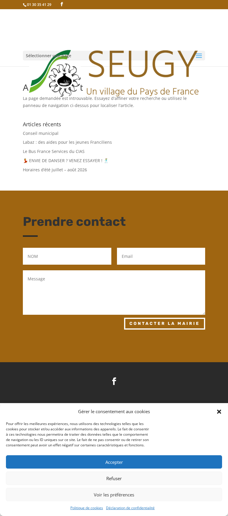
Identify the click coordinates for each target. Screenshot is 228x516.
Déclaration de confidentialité (130, 507)
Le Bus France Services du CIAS (54, 151)
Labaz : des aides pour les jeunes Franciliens (67, 142)
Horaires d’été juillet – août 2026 (55, 169)
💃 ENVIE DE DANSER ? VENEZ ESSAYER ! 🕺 (66, 160)
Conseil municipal (40, 133)
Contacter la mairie (164, 323)
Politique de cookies (86, 507)
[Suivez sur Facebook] (114, 381)
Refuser (114, 478)
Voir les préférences (114, 495)
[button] (219, 412)
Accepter (114, 462)
